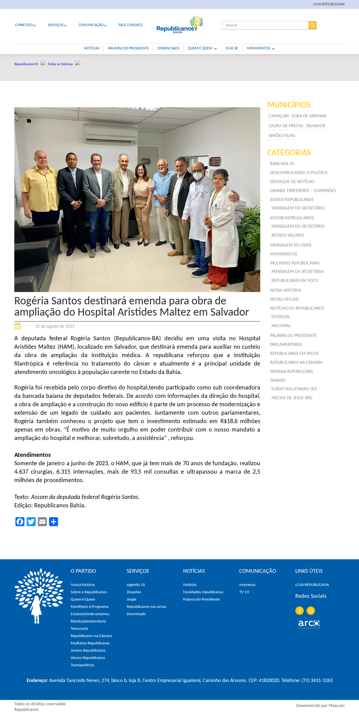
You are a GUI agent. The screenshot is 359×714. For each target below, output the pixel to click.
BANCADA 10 (282, 164)
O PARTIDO (24, 25)
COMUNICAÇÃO (91, 25)
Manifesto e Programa (89, 607)
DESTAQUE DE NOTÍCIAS (292, 182)
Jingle (131, 599)
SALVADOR (315, 126)
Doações (134, 592)
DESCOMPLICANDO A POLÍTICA (298, 173)
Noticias (190, 585)
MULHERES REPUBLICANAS (294, 263)
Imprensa (247, 585)
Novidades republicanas (203, 592)
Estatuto (78, 614)
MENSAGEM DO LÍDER (290, 245)
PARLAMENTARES (286, 345)
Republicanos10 (27, 64)
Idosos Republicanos (88, 658)
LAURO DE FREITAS (286, 126)
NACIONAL (281, 326)
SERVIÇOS (55, 25)
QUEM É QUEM (200, 48)
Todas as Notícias (61, 64)
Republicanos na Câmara (91, 636)
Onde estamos (97, 614)
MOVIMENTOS (258, 48)
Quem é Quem (83, 599)
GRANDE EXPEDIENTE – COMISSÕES (303, 191)
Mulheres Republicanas (90, 643)
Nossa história (83, 585)
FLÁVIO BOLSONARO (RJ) (294, 389)
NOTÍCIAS (91, 48)
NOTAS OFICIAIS (284, 299)
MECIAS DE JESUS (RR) (291, 398)
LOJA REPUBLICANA (329, 4)
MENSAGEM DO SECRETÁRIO (298, 208)
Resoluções (80, 621)
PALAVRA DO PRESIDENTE (128, 48)
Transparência (82, 665)
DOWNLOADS (168, 48)
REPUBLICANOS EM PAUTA (294, 354)
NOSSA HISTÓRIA (285, 290)
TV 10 (244, 592)
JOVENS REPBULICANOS (292, 218)
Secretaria (97, 621)
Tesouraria (79, 629)
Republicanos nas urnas (146, 607)
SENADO (278, 380)
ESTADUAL (280, 317)
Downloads (136, 614)
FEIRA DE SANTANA (309, 116)
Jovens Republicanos (88, 651)
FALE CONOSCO (130, 25)
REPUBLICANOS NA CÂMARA (296, 363)
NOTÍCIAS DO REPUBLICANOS (297, 308)
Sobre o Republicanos (89, 592)
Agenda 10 (136, 585)
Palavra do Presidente (201, 599)
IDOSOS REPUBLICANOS (292, 200)
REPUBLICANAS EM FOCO (294, 281)
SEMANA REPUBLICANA (291, 371)
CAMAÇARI (279, 116)
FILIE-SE (232, 48)
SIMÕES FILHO (282, 136)
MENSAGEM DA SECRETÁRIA (297, 272)
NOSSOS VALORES (287, 235)
